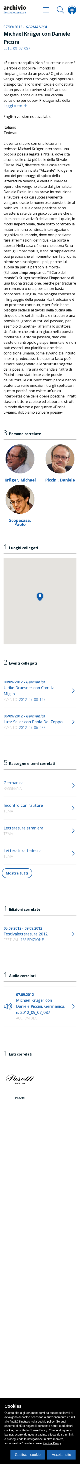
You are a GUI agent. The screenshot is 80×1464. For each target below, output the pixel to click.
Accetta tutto (61, 1455)
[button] (39, 596)
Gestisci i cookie (28, 1455)
